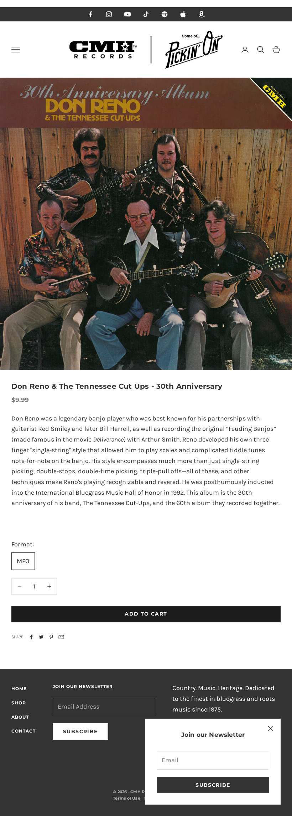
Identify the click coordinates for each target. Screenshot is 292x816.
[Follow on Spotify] (164, 14)
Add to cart (146, 614)
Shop (18, 702)
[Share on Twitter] (41, 637)
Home (19, 688)
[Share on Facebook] (31, 637)
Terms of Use (126, 798)
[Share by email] (61, 637)
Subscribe (212, 785)
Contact (23, 731)
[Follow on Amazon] (201, 14)
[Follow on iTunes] (183, 14)
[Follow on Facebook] (90, 14)
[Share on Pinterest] (51, 637)
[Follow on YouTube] (127, 14)
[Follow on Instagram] (109, 14)
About (20, 717)
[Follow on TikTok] (146, 14)
